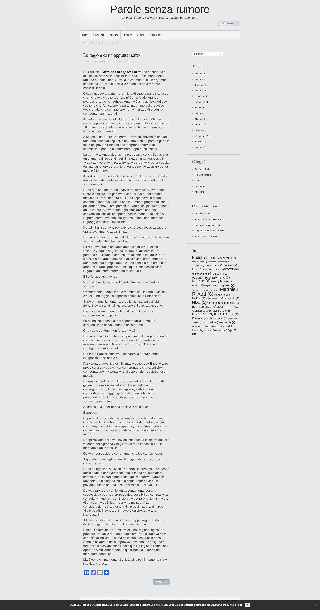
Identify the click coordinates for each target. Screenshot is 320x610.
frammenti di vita (202, 169)
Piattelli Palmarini (226, 314)
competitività (225, 262)
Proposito (113, 34)
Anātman (127, 34)
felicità (201, 280)
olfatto (199, 311)
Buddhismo (205, 257)
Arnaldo (95, 60)
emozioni (220, 273)
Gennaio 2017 (201, 85)
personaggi (200, 186)
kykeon (228, 285)
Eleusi (219, 270)
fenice (215, 282)
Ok (247, 604)
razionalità (211, 322)
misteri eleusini (213, 299)
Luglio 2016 (200, 91)
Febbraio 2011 (201, 125)
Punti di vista (218, 231)
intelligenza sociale (212, 286)
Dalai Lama (215, 265)
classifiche (213, 262)
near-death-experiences (223, 302)
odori (220, 307)
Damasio (231, 265)
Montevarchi (230, 298)
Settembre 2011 (202, 108)
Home (85, 34)
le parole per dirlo (203, 175)
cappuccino (227, 258)
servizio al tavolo (212, 326)
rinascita (228, 322)
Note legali (155, 34)
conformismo (199, 266)
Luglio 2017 (200, 79)
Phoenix (209, 214)
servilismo (197, 326)
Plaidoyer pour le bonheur (209, 318)
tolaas (209, 330)
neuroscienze (204, 306)
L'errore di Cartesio (201, 290)
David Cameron (203, 269)
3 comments (129, 60)
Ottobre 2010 (201, 130)
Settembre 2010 (202, 136)
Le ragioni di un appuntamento (111, 54)
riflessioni (119, 60)
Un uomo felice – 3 (214, 219)
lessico (215, 290)
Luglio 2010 (200, 147)
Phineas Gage (202, 314)
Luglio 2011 (200, 113)
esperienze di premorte (211, 277)
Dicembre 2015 (202, 96)
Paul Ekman (221, 310)
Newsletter (98, 34)
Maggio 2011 (201, 119)
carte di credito (199, 262)
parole (207, 311)
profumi (196, 323)
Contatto (141, 34)
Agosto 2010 (201, 142)
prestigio (232, 319)
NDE (197, 180)
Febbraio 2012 (201, 102)
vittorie (219, 330)
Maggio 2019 (201, 74)
